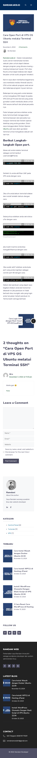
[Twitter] (11, 507)
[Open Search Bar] (25, 5)
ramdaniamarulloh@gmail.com (17, 741)
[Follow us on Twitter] (10, 633)
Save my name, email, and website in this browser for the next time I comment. (19, 452)
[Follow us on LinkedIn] (19, 633)
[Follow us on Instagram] (14, 633)
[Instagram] (13, 666)
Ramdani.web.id (11, 5)
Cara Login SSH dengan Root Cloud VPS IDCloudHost (14, 321)
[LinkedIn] (7, 507)
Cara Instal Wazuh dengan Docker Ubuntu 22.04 (22, 553)
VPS (9, 533)
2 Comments (23, 47)
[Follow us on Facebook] (5, 633)
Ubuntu (6, 129)
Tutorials (11, 529)
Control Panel (13, 525)
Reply (8, 391)
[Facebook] (4, 666)
